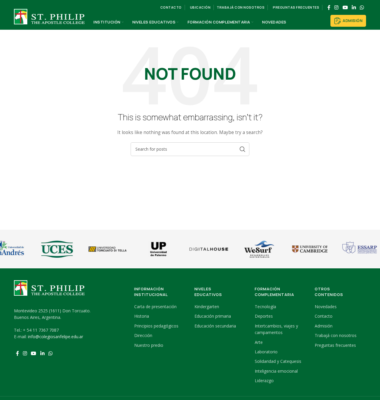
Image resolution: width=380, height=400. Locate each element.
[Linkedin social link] (354, 7)
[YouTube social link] (345, 7)
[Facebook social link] (328, 7)
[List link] (160, 306)
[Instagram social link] (336, 7)
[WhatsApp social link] (362, 7)
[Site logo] (49, 22)
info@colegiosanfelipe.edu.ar (55, 336)
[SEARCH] (242, 149)
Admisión (352, 20)
